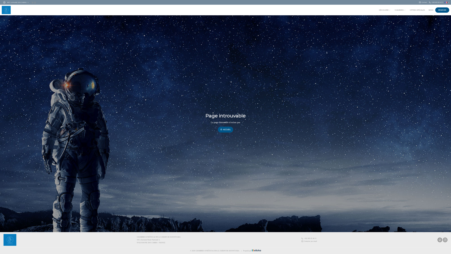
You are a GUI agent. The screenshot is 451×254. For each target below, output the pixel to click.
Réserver (442, 10)
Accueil (227, 130)
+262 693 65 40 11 (310, 238)
